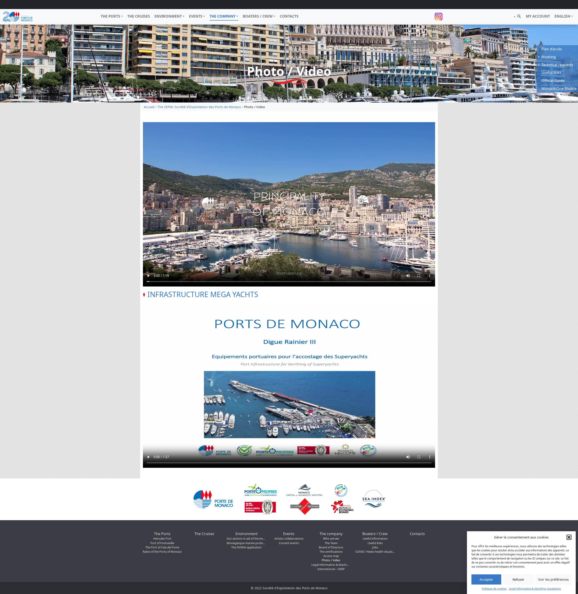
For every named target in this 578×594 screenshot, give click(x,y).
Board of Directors (331, 547)
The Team (331, 543)
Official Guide (552, 80)
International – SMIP (331, 569)
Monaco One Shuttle (559, 88)
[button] (569, 537)
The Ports (110, 16)
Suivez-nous (439, 17)
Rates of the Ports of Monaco (162, 552)
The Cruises (138, 16)
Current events (289, 543)
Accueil (149, 107)
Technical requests (557, 64)
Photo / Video (331, 560)
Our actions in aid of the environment (246, 538)
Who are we (331, 538)
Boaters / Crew (258, 16)
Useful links (375, 543)
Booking (548, 56)
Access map (331, 556)
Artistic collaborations (288, 538)
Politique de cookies (494, 588)
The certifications (331, 552)
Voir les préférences (553, 579)
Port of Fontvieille (162, 543)
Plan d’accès (551, 49)
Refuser (518, 579)
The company (222, 16)
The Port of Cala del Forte (162, 547)
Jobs (375, 547)
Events (195, 16)
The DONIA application (246, 547)
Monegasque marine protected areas (246, 543)
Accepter (486, 579)
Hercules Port (162, 538)
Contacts (289, 16)
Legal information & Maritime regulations (535, 588)
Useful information (375, 538)
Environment (168, 16)
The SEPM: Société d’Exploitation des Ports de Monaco (199, 107)
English (562, 16)
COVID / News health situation (375, 552)
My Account (538, 16)
